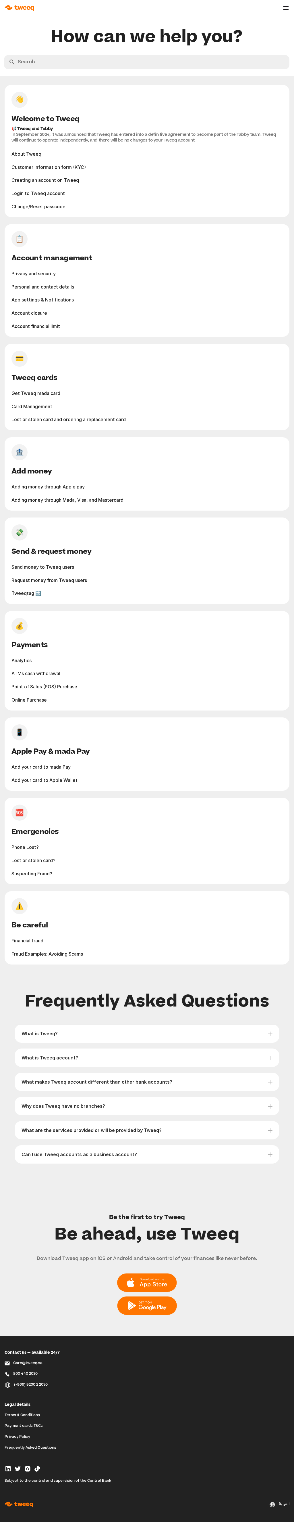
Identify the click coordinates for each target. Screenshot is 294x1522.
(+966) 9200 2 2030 (31, 1385)
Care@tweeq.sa (27, 1363)
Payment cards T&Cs (24, 1426)
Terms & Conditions (22, 1415)
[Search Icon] (146, 62)
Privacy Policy (17, 1437)
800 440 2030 (25, 1374)
